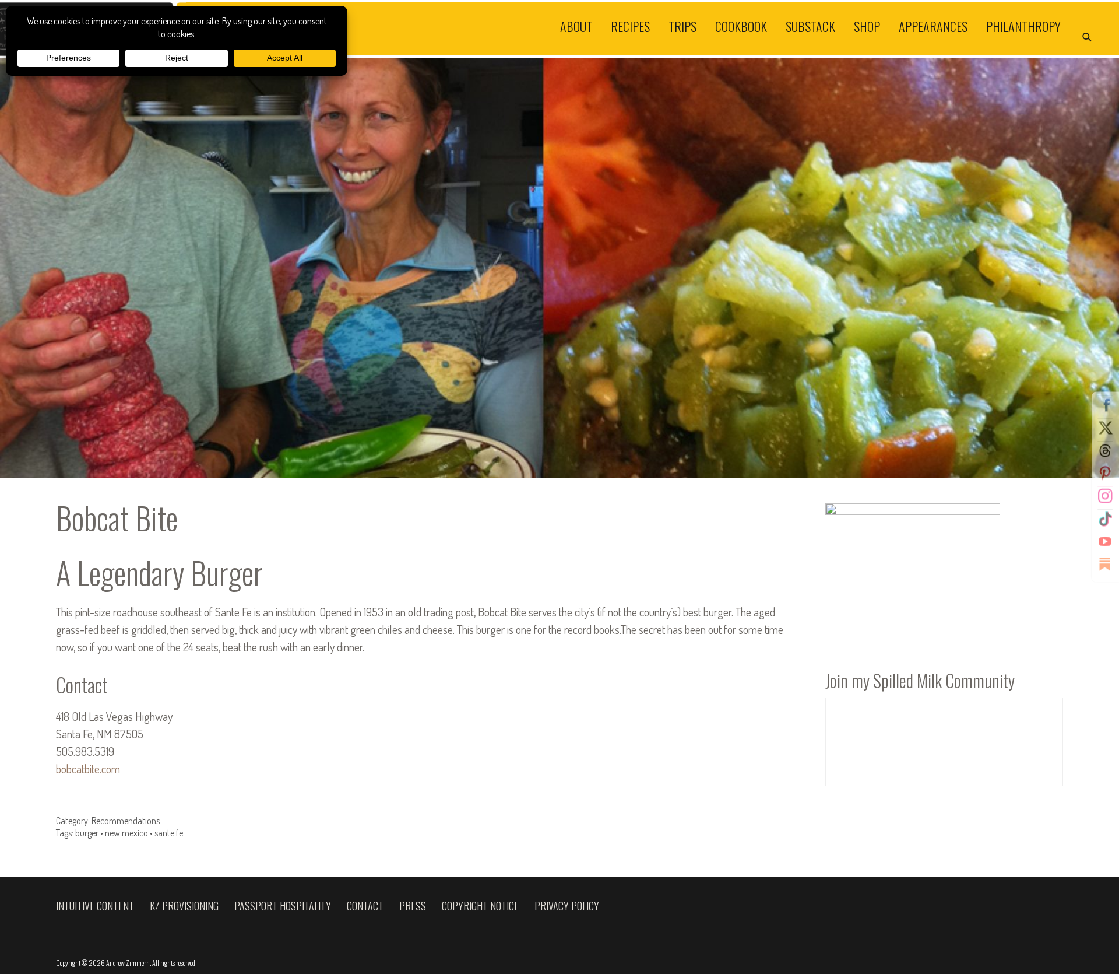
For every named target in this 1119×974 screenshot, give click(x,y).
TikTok (1105, 519)
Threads (1105, 451)
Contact (365, 905)
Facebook (1105, 405)
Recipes (630, 25)
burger (86, 833)
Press (412, 905)
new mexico (126, 833)
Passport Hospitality (282, 905)
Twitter (1105, 428)
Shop (867, 25)
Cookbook (741, 25)
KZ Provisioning (184, 905)
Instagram (1105, 496)
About (576, 25)
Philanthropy (1023, 25)
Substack (810, 25)
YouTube (1105, 541)
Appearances (933, 25)
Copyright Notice (480, 905)
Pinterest (1105, 473)
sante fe (168, 833)
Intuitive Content (95, 905)
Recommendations (126, 820)
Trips (682, 25)
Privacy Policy (566, 905)
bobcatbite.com (88, 768)
